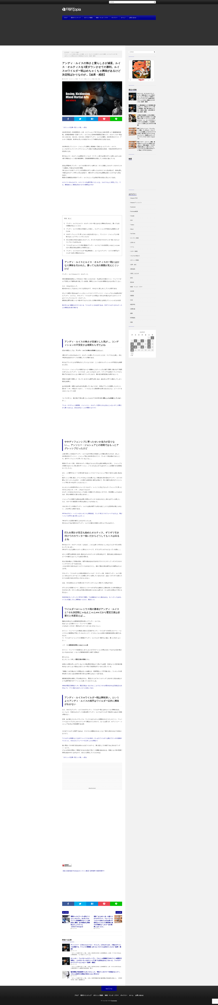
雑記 (96, 78)
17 (132, 347)
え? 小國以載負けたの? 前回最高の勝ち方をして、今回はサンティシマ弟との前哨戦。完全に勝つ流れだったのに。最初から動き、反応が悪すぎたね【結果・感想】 (146, 108)
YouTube (132, 233)
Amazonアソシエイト (136, 202)
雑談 (99, 78)
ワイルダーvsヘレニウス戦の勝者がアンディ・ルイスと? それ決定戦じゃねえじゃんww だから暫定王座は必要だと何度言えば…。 (92, 246)
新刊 (131, 278)
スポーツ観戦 (83, 78)
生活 (131, 300)
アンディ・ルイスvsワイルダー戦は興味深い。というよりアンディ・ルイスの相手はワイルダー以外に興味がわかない (92, 252)
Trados (132, 224)
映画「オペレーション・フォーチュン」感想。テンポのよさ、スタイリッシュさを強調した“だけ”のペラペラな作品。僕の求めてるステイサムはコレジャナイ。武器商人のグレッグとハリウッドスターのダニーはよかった (146, 133)
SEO (131, 220)
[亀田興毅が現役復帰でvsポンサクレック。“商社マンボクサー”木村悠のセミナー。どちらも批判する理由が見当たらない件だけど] (66, 975)
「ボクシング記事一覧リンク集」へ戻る (74, 127)
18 (135, 347)
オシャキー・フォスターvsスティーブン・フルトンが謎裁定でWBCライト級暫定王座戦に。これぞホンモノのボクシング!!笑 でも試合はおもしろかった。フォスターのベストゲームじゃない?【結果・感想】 (96, 960)
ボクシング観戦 (88, 17)
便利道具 (132, 269)
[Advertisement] (109, 33)
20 (142, 347)
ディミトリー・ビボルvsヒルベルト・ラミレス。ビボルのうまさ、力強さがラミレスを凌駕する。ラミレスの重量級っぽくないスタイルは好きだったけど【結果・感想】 (96, 947)
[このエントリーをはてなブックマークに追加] (92, 119)
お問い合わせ (132, 17)
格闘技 (132, 295)
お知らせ (132, 242)
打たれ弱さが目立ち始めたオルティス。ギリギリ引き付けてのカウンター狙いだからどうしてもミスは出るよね (92, 241)
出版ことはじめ (134, 273)
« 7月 (131, 355)
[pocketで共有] (104, 119)
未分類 (132, 291)
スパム (132, 247)
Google (132, 216)
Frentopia (114, 1000)
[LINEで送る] (116, 119)
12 (139, 344)
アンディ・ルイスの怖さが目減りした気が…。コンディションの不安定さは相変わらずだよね (92, 230)
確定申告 (132, 304)
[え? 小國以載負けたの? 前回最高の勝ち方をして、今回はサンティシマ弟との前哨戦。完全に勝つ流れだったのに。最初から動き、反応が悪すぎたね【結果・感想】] (132, 108)
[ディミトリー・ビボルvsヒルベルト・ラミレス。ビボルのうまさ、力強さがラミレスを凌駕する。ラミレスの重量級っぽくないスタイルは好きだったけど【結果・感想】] (66, 947)
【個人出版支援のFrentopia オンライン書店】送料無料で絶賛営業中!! (83, 871)
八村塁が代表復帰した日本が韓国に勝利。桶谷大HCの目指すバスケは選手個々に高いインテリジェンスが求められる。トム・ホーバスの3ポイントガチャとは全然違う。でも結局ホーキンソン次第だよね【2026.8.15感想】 (146, 120)
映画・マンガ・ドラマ (102, 17)
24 (132, 350)
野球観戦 (132, 317)
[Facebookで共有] (68, 119)
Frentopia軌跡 (134, 211)
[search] (154, 2)
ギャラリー (115, 17)
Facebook (132, 207)
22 (149, 347)
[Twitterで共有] (80, 119)
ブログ (65, 17)
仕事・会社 (133, 264)
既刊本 (132, 282)
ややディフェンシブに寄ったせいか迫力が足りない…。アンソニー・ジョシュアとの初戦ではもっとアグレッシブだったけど (92, 235)
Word (131, 229)
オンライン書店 (134, 238)
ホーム (123, 17)
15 (149, 344)
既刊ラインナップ (76, 17)
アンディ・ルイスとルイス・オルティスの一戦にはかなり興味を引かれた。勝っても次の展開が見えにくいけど (92, 224)
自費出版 (132, 309)
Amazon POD (134, 198)
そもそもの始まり (135, 255)
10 (132, 344)
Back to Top (109, 988)
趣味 (131, 313)
